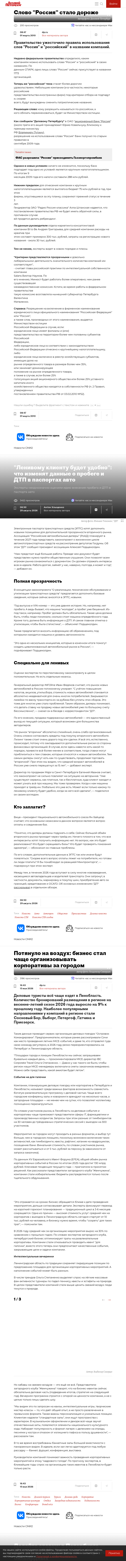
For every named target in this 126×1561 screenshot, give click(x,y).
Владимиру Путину (30, 132)
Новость (26, 913)
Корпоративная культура (27, 1500)
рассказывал (22, 887)
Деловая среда (71, 1497)
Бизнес (18, 1504)
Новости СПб (21, 917)
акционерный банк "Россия (92, 121)
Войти (113, 3)
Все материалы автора (55, 35)
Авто (36, 913)
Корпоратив (87, 1497)
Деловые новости (98, 913)
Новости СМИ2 (23, 447)
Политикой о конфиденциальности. (56, 1556)
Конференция (31, 1504)
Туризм (57, 1497)
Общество (62, 913)
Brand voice (47, 1504)
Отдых (47, 1500)
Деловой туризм (42, 1497)
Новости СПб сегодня (42, 917)
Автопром (48, 913)
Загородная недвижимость (68, 1500)
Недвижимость (92, 1500)
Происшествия (78, 913)
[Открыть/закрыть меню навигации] (97, 4)
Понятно (114, 1553)
